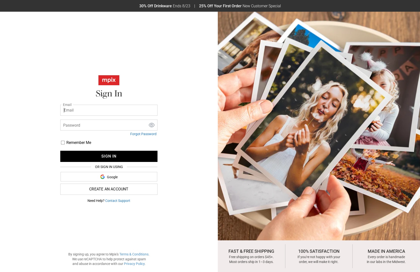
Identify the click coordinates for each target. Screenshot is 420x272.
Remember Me (78, 142)
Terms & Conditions (134, 254)
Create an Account (108, 189)
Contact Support (117, 201)
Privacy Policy (134, 264)
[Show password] (152, 125)
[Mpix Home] (109, 81)
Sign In (109, 156)
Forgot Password (143, 134)
